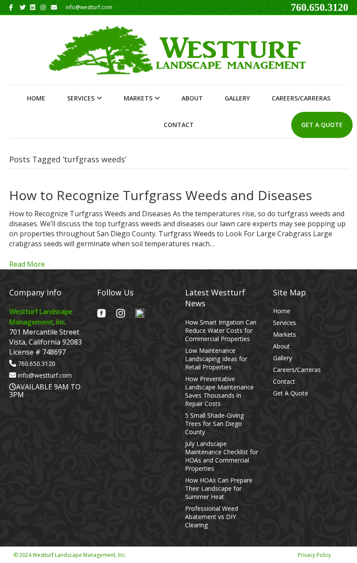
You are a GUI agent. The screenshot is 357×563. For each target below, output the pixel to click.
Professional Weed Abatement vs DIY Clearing (211, 516)
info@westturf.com (45, 375)
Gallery (237, 98)
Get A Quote (322, 125)
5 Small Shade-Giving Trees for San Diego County (214, 423)
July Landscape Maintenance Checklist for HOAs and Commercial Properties (221, 456)
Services (80, 98)
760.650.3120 (319, 7)
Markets (138, 98)
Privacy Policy (314, 555)
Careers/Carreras (301, 98)
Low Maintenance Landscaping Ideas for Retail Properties (216, 358)
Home (36, 98)
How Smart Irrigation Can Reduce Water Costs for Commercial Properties (220, 330)
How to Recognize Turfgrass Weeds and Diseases (160, 195)
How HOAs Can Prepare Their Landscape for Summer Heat (219, 488)
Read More (27, 264)
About (192, 98)
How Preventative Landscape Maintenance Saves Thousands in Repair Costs (219, 391)
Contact (179, 125)
